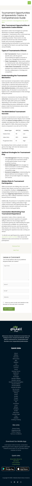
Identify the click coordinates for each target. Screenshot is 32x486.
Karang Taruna (16, 371)
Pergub (16, 398)
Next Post (16, 250)
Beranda (16, 357)
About (16, 353)
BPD (16, 360)
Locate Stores (16, 464)
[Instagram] (20, 482)
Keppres (16, 375)
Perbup (16, 393)
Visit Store (16, 461)
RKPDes (16, 407)
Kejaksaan (16, 373)
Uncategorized (17, 21)
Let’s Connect (16, 462)
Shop (16, 416)
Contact (16, 367)
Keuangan (16, 376)
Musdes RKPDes (16, 384)
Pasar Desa (16, 391)
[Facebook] (14, 482)
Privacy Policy (16, 428)
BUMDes (16, 362)
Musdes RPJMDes (16, 387)
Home (16, 369)
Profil (16, 405)
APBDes (16, 355)
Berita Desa (16, 358)
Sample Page (16, 414)
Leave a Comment (7, 21)
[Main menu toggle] (29, 2)
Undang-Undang (16, 419)
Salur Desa (16, 412)
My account (16, 389)
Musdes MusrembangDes (16, 382)
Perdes (16, 396)
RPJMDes (16, 409)
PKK (16, 402)
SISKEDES (16, 418)
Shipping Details (16, 430)
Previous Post (16, 246)
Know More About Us (16, 459)
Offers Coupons (16, 432)
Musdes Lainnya (16, 380)
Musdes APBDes (16, 378)
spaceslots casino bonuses (9, 237)
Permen (16, 400)
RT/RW (16, 411)
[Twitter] (17, 482)
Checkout (16, 366)
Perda (16, 394)
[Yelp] (11, 482)
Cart (16, 364)
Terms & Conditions (16, 434)
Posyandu (16, 403)
